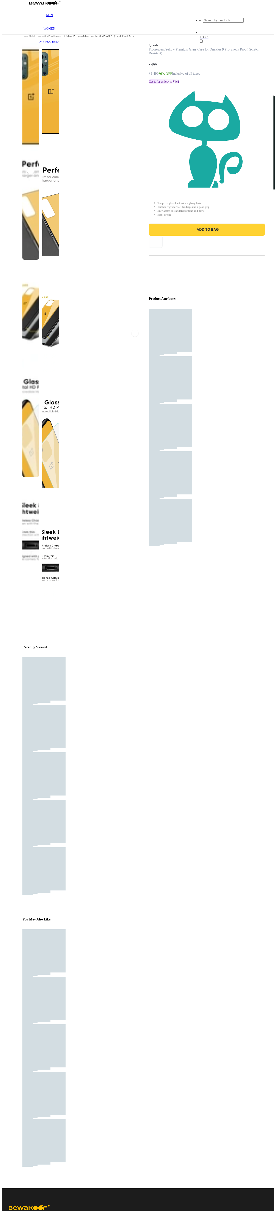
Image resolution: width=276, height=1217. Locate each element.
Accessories (49, 42)
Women (49, 28)
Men (49, 15)
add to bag (208, 229)
